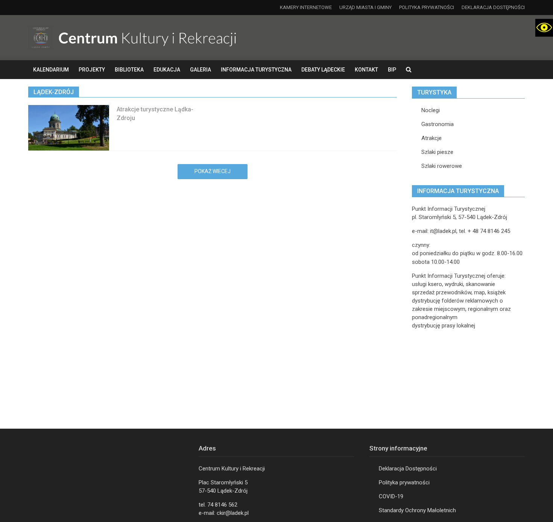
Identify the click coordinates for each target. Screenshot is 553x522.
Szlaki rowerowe (441, 166)
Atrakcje (431, 138)
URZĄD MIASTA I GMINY (365, 7)
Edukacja (166, 70)
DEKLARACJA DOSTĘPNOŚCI (493, 7)
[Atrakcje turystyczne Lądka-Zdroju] (68, 127)
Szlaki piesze (437, 152)
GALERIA (200, 70)
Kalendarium (51, 70)
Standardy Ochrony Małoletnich (417, 510)
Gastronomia (437, 124)
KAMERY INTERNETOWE (306, 7)
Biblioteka (129, 70)
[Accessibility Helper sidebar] (544, 28)
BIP (392, 70)
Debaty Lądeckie (323, 70)
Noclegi (430, 110)
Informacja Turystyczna (256, 70)
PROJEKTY (92, 70)
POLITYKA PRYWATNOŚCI (426, 7)
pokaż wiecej (212, 171)
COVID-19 (391, 496)
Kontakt (366, 70)
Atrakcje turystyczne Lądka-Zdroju (155, 114)
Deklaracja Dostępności (408, 468)
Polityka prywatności (404, 482)
